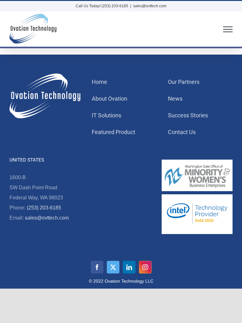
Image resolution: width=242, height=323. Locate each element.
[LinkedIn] (129, 267)
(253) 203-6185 (44, 207)
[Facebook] (97, 267)
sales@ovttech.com (149, 6)
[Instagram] (145, 267)
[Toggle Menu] (228, 29)
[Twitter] (113, 267)
